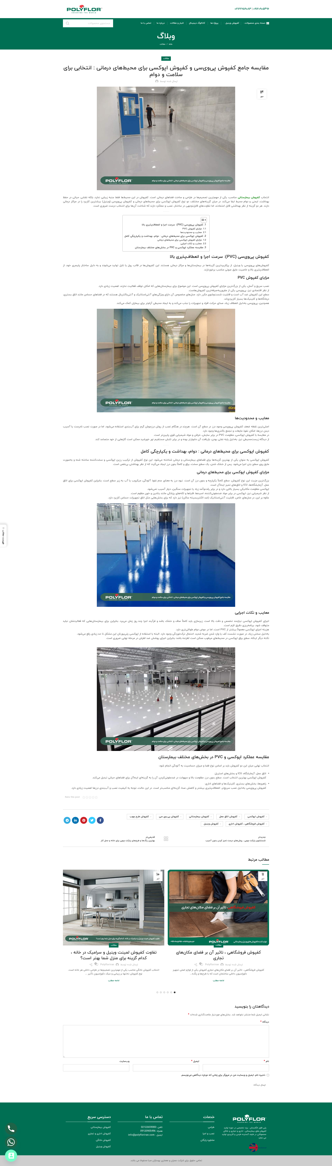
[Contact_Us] (11, 1156)
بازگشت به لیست (165, 838)
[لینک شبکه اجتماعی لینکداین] (75, 820)
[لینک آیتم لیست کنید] (88, 1127)
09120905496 (261, 9)
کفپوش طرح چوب (139, 816)
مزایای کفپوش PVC (192, 228)
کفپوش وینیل (211, 823)
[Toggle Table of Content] (202, 220)
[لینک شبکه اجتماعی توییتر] (92, 820)
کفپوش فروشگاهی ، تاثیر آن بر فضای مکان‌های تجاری (218, 955)
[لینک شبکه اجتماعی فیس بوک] (100, 820)
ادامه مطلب (218, 981)
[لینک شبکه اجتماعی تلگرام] (67, 820)
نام (266, 1061)
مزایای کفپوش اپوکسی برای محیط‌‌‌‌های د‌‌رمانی (179, 240)
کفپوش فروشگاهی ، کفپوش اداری (246, 823)
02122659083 (243, 9)
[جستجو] (67, 23)
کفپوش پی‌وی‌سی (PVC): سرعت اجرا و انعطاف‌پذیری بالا (172, 225)
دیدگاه (264, 1022)
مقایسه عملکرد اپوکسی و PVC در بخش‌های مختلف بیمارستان (169, 247)
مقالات (162, 44)
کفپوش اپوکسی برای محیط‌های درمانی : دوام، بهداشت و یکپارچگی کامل (163, 236)
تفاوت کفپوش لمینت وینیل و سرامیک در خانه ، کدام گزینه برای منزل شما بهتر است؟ (113, 955)
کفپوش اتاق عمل (228, 816)
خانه (170, 44)
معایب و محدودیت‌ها (191, 232)
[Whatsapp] (11, 1142)
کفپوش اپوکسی (255, 816)
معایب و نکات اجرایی (191, 243)
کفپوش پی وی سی (169, 816)
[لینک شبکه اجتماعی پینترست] (83, 820)
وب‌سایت (124, 1061)
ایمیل (195, 1061)
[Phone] (11, 1129)
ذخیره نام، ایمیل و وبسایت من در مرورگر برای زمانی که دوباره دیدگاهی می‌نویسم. (223, 1075)
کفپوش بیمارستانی (199, 816)
